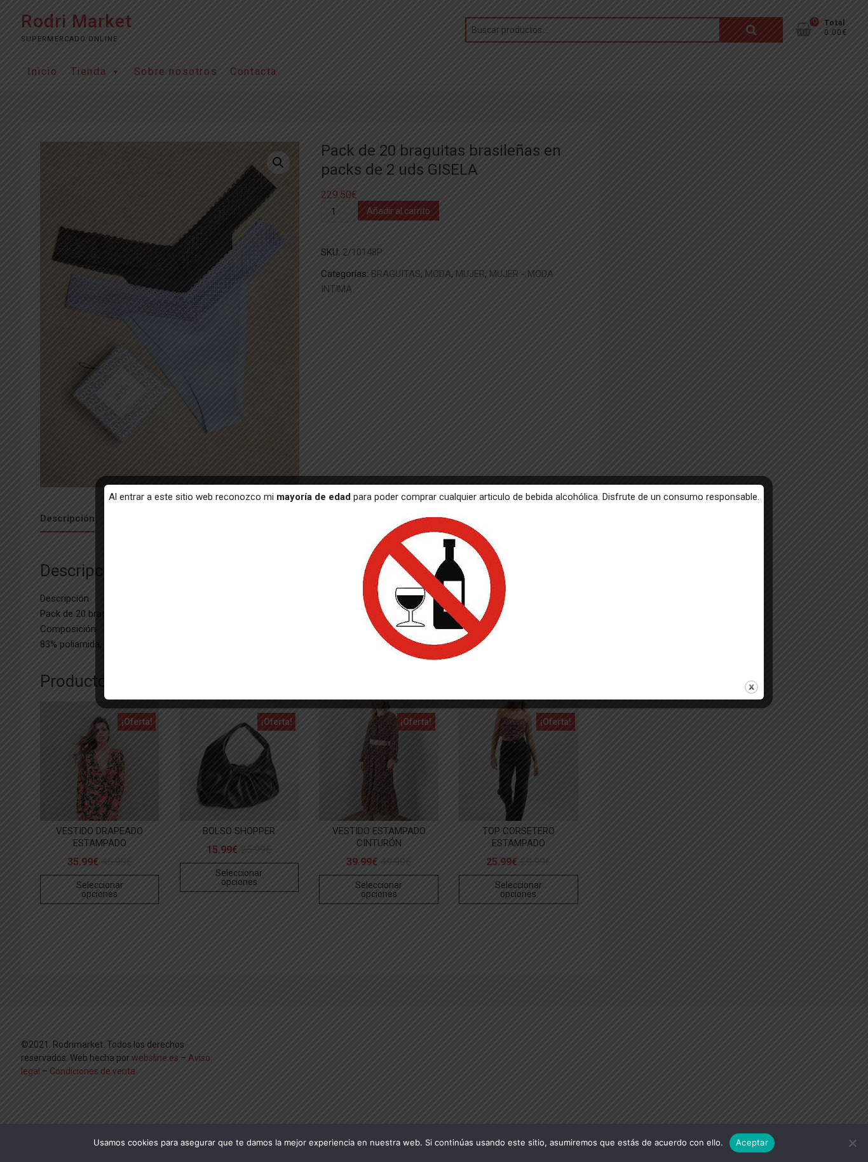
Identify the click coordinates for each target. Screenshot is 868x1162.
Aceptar (752, 1142)
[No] (852, 1143)
